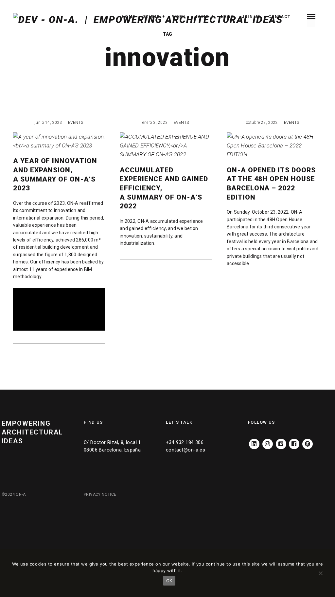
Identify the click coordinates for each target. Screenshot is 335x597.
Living (201, 16)
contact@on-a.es (185, 450)
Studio (151, 16)
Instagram (267, 441)
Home (128, 16)
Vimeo (281, 441)
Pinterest (307, 441)
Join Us (251, 16)
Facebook (294, 441)
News (227, 16)
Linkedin (254, 441)
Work (178, 16)
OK (169, 580)
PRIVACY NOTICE (100, 494)
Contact (279, 16)
